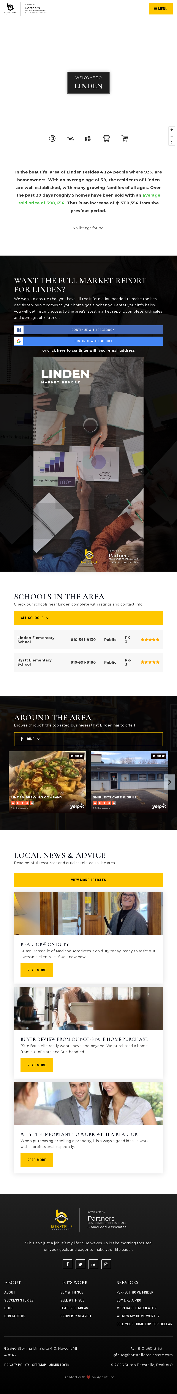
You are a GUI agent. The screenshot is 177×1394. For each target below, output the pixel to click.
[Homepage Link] (25, 9)
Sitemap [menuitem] (39, 1365)
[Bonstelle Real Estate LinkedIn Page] (93, 1264)
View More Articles (88, 880)
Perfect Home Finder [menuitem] (135, 1292)
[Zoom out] (172, 136)
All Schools (32, 618)
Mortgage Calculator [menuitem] (137, 1308)
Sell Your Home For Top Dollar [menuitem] (144, 1324)
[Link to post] (88, 913)
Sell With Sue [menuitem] (72, 1300)
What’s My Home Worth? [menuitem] (138, 1316)
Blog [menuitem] (8, 1308)
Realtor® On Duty (45, 944)
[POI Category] (52, 138)
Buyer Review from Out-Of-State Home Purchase (84, 1039)
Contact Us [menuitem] (14, 1316)
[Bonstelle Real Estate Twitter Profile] (80, 1264)
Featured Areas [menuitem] (74, 1308)
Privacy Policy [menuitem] (16, 1365)
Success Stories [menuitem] (19, 1300)
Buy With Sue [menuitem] (71, 1292)
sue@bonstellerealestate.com (145, 1355)
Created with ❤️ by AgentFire (89, 1377)
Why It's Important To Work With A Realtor (79, 1134)
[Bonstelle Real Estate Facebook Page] (67, 1264)
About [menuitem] (10, 1292)
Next (169, 782)
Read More (36, 970)
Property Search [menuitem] (75, 1316)
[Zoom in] (172, 130)
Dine (31, 739)
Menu (162, 9)
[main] (88, 597)
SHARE (78, 756)
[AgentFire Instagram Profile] (106, 1264)
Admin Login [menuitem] (59, 1365)
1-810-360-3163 (148, 1348)
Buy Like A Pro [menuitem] (129, 1300)
